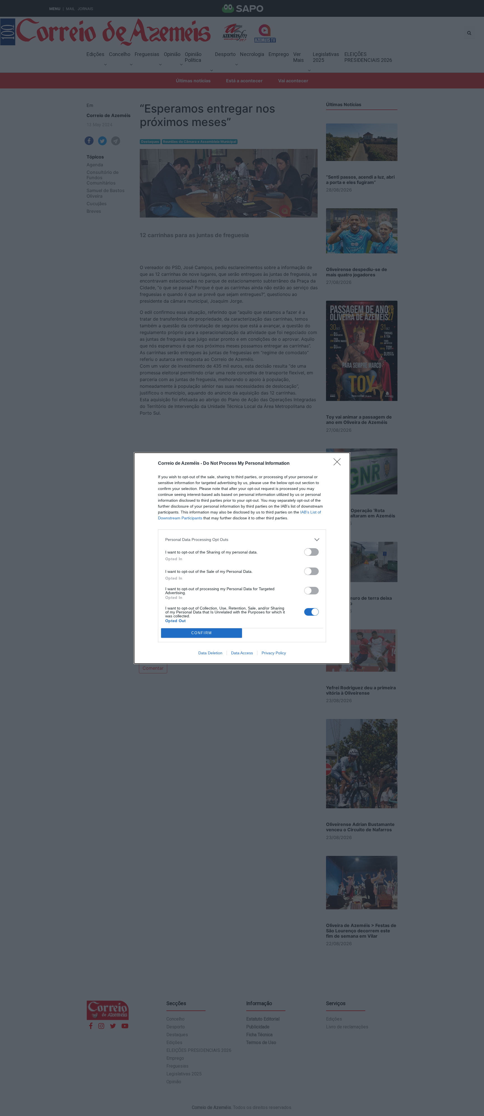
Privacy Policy (274, 653)
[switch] (311, 552)
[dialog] (242, 558)
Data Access (242, 653)
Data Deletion (210, 653)
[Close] (339, 463)
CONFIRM (201, 633)
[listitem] (242, 540)
